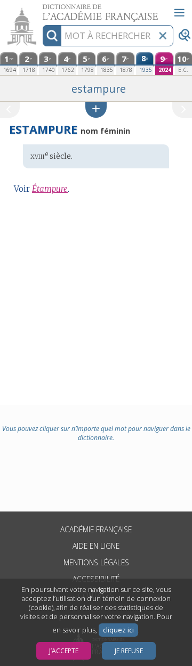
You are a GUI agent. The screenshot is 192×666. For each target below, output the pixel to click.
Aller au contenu (41, 9)
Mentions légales (96, 562)
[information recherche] (52, 35)
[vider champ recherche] (162, 35)
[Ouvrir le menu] (179, 13)
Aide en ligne (96, 546)
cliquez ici (118, 630)
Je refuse (129, 650)
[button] (96, 109)
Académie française (96, 529)
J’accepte (63, 650)
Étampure (50, 189)
